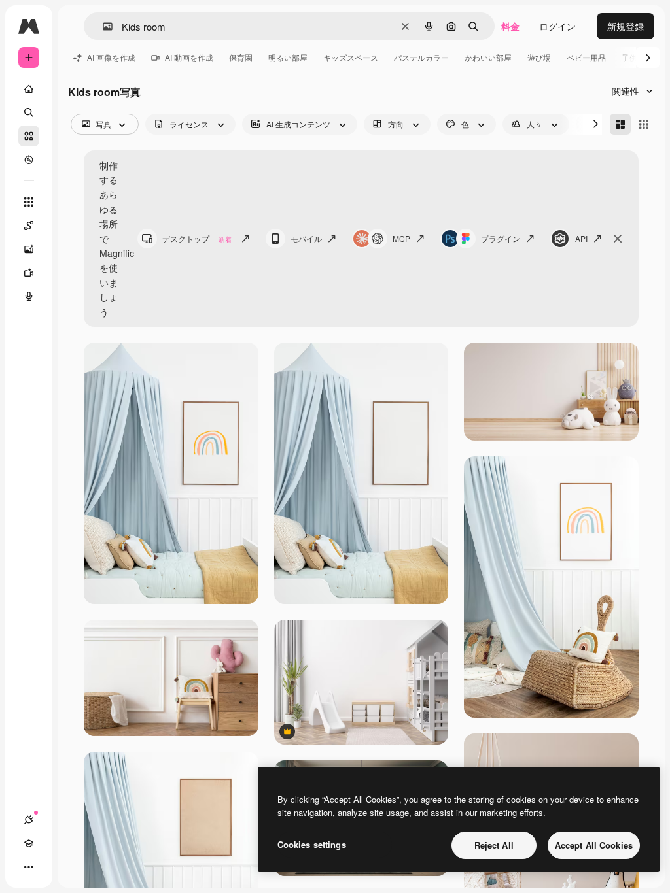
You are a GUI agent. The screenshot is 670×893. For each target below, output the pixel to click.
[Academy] (28, 843)
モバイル (306, 238)
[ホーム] (28, 88)
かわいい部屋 (488, 57)
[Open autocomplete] (102, 26)
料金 (510, 26)
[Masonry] (620, 124)
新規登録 (625, 26)
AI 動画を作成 (189, 57)
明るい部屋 (288, 57)
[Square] (643, 124)
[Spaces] (28, 225)
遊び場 (539, 57)
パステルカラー (421, 57)
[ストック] (28, 136)
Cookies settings (311, 844)
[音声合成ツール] (28, 296)
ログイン (557, 26)
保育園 (241, 57)
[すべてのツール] (28, 202)
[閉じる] (617, 238)
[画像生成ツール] (28, 249)
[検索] (28, 112)
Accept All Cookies (594, 845)
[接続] (28, 819)
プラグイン (500, 238)
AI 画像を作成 (111, 57)
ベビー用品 (586, 57)
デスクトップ (197, 238)
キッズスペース (350, 57)
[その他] (28, 866)
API (581, 238)
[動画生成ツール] (28, 272)
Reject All (494, 845)
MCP (401, 238)
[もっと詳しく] (28, 159)
